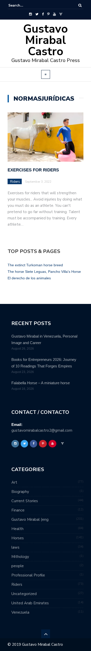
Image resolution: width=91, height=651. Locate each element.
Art (14, 482)
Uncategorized (24, 593)
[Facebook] (43, 14)
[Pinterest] (48, 14)
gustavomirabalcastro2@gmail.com (41, 430)
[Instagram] (30, 14)
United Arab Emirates (30, 603)
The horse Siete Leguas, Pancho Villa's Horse (44, 272)
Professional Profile (28, 575)
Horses (17, 538)
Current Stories (24, 500)
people (17, 565)
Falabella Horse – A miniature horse (40, 383)
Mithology (20, 556)
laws (15, 547)
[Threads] (61, 14)
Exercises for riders (33, 170)
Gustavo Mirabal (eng (30, 519)
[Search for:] (24, 5)
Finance (18, 510)
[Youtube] (54, 14)
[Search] (80, 5)
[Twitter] (37, 14)
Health (17, 528)
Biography (20, 491)
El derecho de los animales (29, 278)
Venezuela (20, 612)
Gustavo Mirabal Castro (45, 40)
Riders (15, 181)
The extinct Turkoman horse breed (35, 265)
